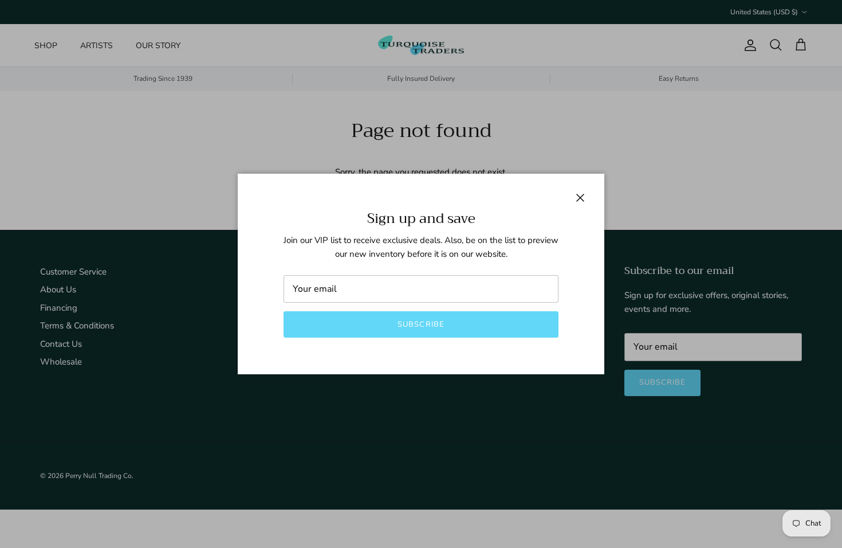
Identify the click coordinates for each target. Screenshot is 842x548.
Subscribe (421, 324)
